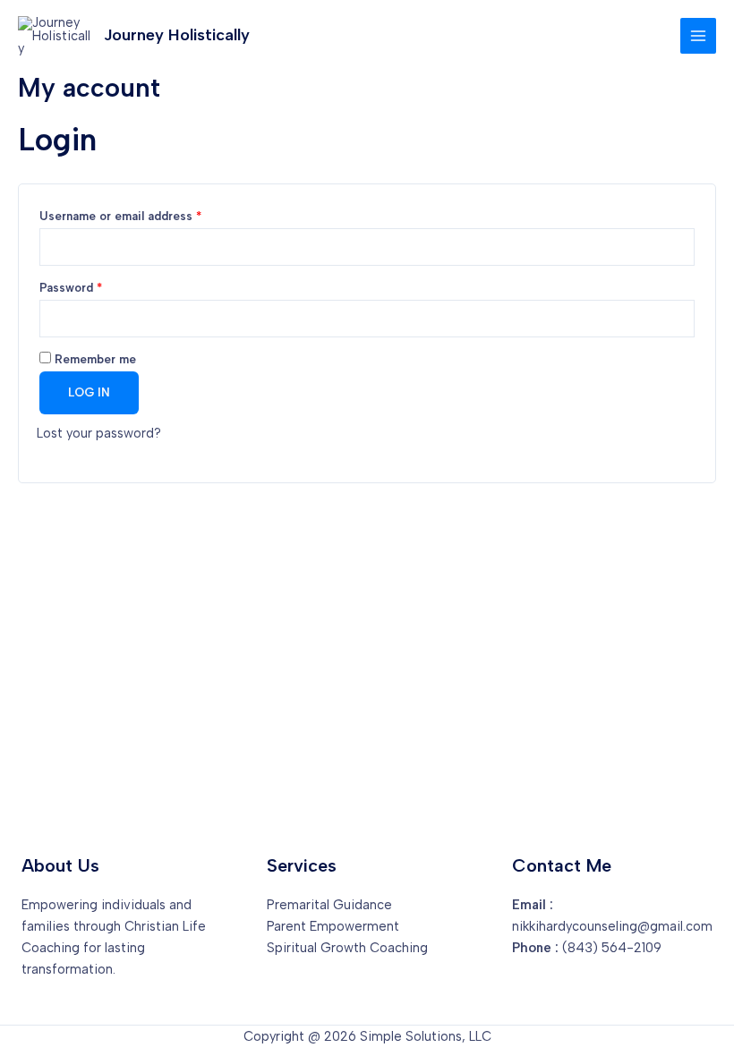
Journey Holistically (177, 35)
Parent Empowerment (333, 926)
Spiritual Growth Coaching (347, 948)
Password (95, 287)
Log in (89, 392)
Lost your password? (99, 433)
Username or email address (145, 216)
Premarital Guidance (329, 905)
